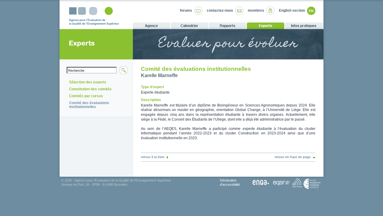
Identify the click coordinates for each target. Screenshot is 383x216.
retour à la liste (152, 157)
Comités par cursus (86, 96)
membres (256, 10)
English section (292, 10)
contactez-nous (220, 10)
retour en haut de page (293, 157)
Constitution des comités (90, 89)
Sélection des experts (87, 82)
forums (186, 10)
